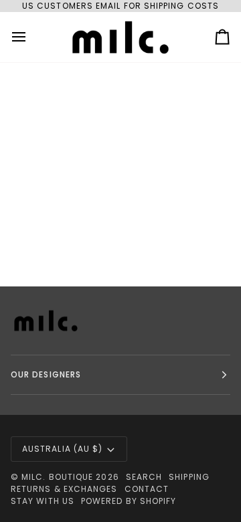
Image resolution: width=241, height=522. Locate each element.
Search (144, 477)
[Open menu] (31, 37)
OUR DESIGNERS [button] (46, 374)
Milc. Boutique (57, 477)
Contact (147, 489)
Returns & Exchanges (64, 489)
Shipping (189, 477)
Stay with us (42, 501)
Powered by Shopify (128, 501)
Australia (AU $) (62, 448)
